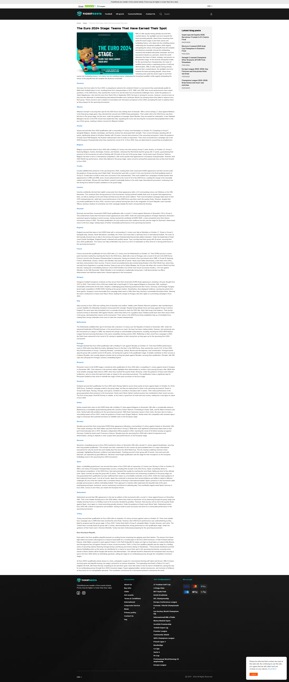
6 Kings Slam (159, 588)
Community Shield (161, 635)
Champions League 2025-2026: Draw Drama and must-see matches (195, 83)
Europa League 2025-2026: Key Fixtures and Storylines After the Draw (195, 71)
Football (108, 14)
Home (79, 23)
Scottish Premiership (162, 624)
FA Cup (156, 656)
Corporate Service (132, 605)
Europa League (160, 665)
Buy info (127, 588)
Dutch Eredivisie (160, 595)
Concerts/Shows (135, 14)
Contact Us (150, 14)
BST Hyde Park (160, 591)
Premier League (160, 631)
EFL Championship (161, 598)
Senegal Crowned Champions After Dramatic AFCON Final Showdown (194, 60)
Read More (272, 669)
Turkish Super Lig (161, 628)
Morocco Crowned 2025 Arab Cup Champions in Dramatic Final (194, 48)
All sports (120, 14)
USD (209, 6)
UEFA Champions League (164, 638)
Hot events (129, 595)
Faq (125, 619)
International (129, 602)
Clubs (126, 591)
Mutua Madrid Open (162, 621)
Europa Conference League (165, 602)
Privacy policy (130, 612)
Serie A (157, 652)
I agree (253, 674)
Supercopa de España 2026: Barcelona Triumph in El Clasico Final (195, 37)
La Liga (156, 649)
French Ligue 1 (160, 642)
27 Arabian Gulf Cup (162, 584)
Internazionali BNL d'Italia (164, 617)
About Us (128, 584)
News (85, 23)
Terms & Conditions (132, 598)
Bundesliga (158, 645)
